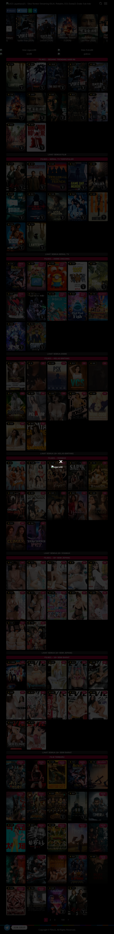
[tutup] (61, 461)
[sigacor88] (57, 467)
